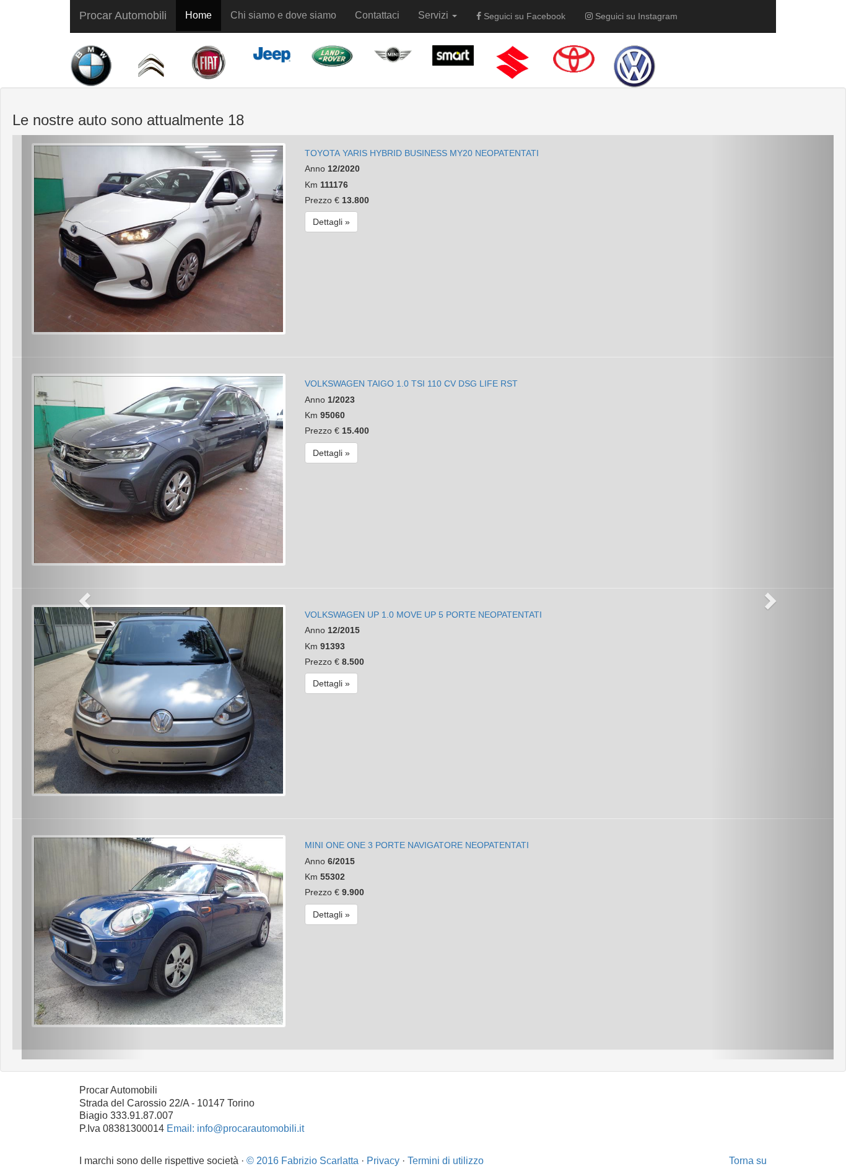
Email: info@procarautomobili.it (235, 1128)
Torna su (748, 1160)
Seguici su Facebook (523, 16)
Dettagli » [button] (331, 222)
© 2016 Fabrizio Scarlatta (302, 1160)
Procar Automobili (123, 15)
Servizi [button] (434, 15)
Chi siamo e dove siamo (283, 15)
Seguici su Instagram (635, 16)
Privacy (383, 1160)
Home (198, 15)
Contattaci (377, 15)
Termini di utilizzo (446, 1160)
